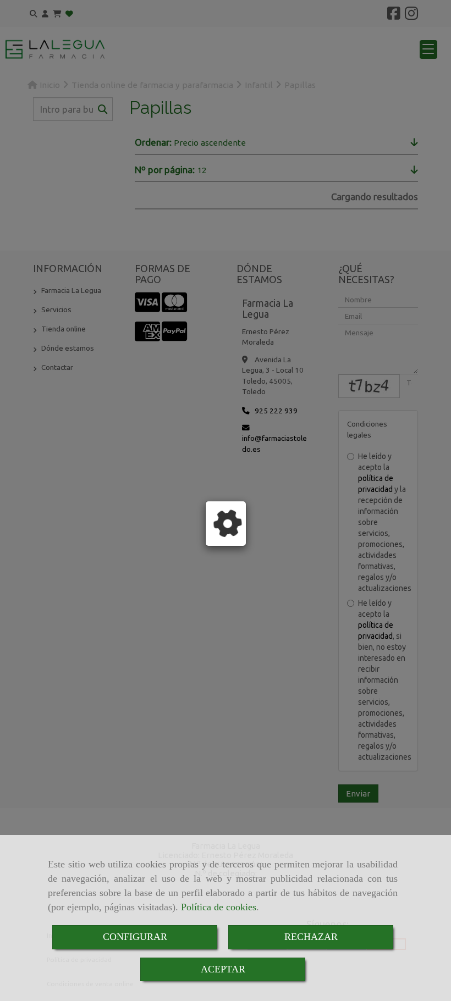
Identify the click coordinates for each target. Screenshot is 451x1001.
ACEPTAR (223, 969)
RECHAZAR (311, 936)
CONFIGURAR (135, 936)
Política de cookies (218, 907)
